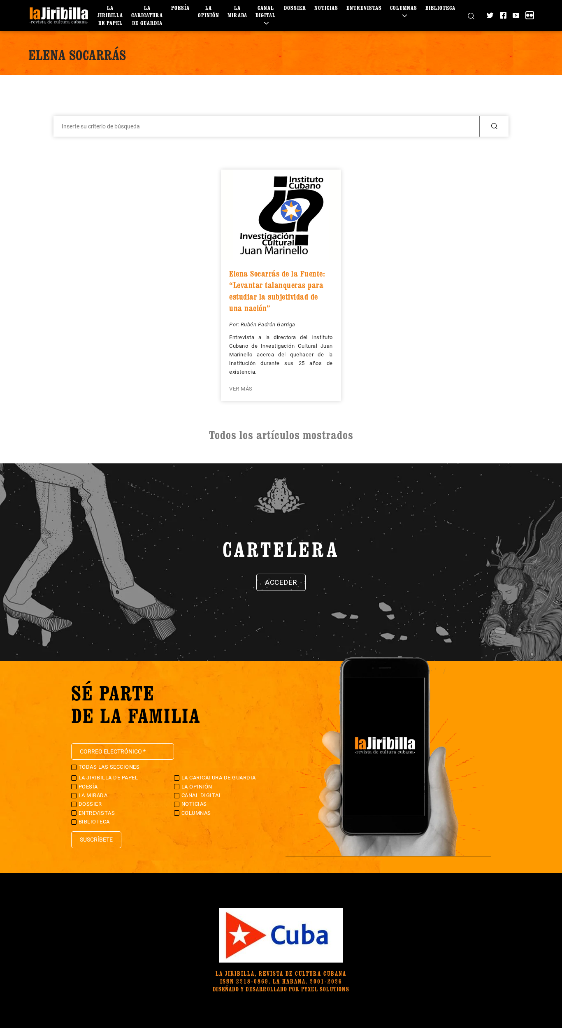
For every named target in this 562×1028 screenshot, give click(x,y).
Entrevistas (364, 7)
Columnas (403, 7)
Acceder (281, 582)
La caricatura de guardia (147, 15)
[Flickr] (529, 15)
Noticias (326, 7)
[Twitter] (490, 15)
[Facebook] (503, 15)
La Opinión (208, 11)
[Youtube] (516, 15)
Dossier (295, 7)
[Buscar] (471, 15)
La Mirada (237, 11)
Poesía (180, 7)
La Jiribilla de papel (110, 15)
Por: (235, 324)
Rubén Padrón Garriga (268, 324)
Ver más (241, 389)
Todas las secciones (109, 767)
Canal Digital (265, 11)
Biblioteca (440, 7)
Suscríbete (96, 839)
